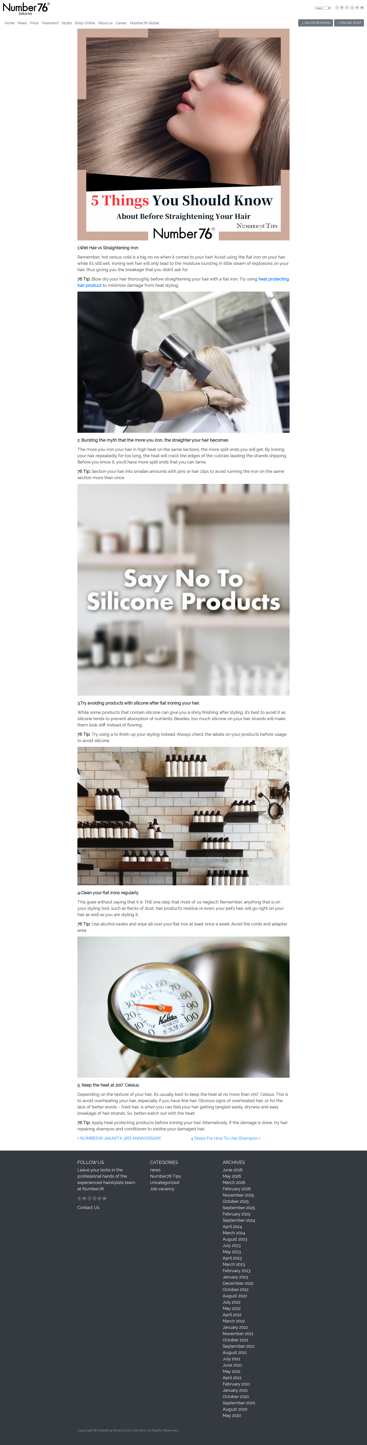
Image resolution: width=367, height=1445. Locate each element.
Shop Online (85, 23)
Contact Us (88, 1207)
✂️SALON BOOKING (315, 23)
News (22, 23)
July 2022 (231, 1302)
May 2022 (232, 1308)
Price (34, 23)
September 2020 (239, 1402)
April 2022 (232, 1314)
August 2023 (235, 1239)
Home (10, 23)
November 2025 (238, 1195)
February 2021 (236, 1383)
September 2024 (239, 1220)
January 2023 (235, 1276)
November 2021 (238, 1333)
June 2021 (232, 1365)
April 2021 (232, 1377)
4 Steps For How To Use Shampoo (225, 1138)
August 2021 (235, 1352)
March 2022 (234, 1320)
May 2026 (232, 1176)
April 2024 (232, 1226)
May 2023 (232, 1251)
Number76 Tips (165, 1176)
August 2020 (235, 1409)
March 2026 (234, 1182)
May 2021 (231, 1371)
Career (121, 23)
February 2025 (236, 1213)
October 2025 (236, 1201)
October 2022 (235, 1289)
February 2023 (236, 1270)
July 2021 (231, 1358)
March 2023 (234, 1264)
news (155, 1169)
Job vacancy (162, 1188)
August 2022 (235, 1295)
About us (105, 23)
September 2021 (239, 1346)
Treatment (50, 23)
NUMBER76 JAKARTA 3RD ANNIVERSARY (120, 1138)
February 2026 (237, 1188)
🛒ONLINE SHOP (349, 23)
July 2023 (232, 1245)
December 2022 (238, 1283)
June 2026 (233, 1169)
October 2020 (236, 1396)
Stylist (67, 23)
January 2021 (235, 1390)
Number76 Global (144, 23)
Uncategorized (164, 1182)
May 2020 (232, 1415)
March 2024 (234, 1232)
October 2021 (235, 1339)
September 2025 (239, 1207)
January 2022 (235, 1327)
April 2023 (232, 1258)
